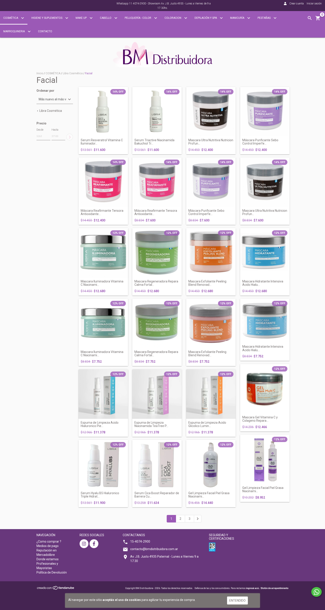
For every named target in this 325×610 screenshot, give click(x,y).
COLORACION (173, 17)
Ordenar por (45, 90)
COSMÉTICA (11, 17)
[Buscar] (310, 18)
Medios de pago (47, 546)
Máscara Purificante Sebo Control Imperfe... (260, 142)
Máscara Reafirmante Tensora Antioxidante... (102, 212)
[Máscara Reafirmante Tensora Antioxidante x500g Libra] (103, 182)
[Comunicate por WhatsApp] (316, 592)
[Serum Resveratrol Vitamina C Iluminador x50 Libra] (103, 111)
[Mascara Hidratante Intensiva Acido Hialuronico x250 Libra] (265, 321)
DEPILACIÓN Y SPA (206, 17)
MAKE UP (81, 17)
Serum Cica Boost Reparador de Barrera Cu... (156, 495)
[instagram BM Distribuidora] (84, 543)
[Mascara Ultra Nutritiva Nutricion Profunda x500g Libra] (211, 111)
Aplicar (69, 137)
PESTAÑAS (264, 17)
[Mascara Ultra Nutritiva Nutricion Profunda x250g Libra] (265, 182)
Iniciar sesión (314, 3)
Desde (39, 129)
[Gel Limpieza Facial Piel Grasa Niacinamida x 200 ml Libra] (265, 459)
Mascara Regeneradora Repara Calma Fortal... (156, 283)
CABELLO (106, 17)
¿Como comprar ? (48, 541)
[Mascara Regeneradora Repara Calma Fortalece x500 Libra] (157, 253)
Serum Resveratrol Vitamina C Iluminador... (102, 142)
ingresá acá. (252, 588)
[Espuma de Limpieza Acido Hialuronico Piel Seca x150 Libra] (103, 394)
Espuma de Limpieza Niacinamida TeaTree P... (151, 424)
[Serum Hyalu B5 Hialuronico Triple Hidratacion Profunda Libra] (103, 464)
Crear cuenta (296, 3)
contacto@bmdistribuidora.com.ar (154, 549)
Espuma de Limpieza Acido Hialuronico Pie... (100, 424)
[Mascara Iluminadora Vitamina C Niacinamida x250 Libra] (103, 323)
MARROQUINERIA (14, 31)
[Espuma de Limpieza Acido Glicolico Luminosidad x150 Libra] (211, 394)
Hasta (55, 129)
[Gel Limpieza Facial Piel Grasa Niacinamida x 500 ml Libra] (211, 464)
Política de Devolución (51, 572)
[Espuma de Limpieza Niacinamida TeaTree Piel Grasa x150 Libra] (157, 394)
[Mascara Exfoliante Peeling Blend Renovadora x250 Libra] (211, 323)
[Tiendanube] (55, 589)
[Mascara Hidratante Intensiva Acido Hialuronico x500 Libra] (265, 253)
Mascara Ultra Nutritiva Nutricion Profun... (210, 142)
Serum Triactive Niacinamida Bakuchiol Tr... (154, 142)
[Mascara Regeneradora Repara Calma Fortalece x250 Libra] (157, 323)
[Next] (197, 518)
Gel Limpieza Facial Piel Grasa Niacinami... (208, 495)
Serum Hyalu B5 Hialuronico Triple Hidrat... (100, 495)
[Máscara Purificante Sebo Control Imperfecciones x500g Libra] (265, 111)
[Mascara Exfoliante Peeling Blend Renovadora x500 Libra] (211, 253)
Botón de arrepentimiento (275, 588)
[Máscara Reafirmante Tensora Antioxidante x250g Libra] (157, 182)
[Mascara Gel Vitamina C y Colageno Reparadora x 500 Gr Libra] (265, 389)
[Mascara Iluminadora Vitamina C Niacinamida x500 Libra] (103, 253)
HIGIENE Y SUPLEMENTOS (47, 17)
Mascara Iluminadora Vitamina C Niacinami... (102, 283)
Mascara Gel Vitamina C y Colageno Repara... (260, 419)
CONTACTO (45, 31)
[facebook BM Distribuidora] (94, 543)
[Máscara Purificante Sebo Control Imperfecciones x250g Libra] (211, 182)
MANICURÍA (237, 17)
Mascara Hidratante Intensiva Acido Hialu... (262, 283)
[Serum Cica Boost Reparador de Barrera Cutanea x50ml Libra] (157, 464)
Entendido (237, 600)
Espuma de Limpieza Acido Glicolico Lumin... (207, 424)
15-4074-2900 (140, 541)
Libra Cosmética (73, 73)
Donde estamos (47, 559)
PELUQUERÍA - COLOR (138, 17)
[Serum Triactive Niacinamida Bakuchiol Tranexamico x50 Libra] (157, 111)
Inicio (39, 73)
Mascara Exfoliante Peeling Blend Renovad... (207, 283)
